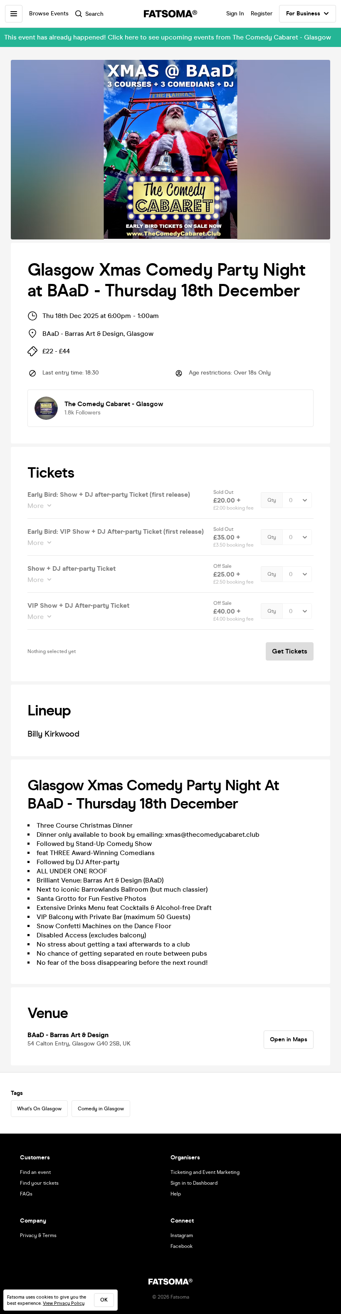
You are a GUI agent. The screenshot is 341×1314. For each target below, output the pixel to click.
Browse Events (49, 13)
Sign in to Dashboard (193, 1183)
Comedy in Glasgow (101, 1109)
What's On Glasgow (39, 1109)
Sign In (235, 13)
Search (94, 13)
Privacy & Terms (38, 1235)
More (35, 506)
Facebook (181, 1246)
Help (175, 1194)
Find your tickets (39, 1183)
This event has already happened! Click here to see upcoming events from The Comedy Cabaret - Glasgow (167, 37)
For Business (303, 13)
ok (104, 1300)
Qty (271, 500)
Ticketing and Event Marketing (205, 1172)
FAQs (26, 1194)
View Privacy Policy (63, 1303)
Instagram (181, 1235)
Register (261, 13)
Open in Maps (288, 1039)
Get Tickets (289, 651)
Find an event (35, 1172)
